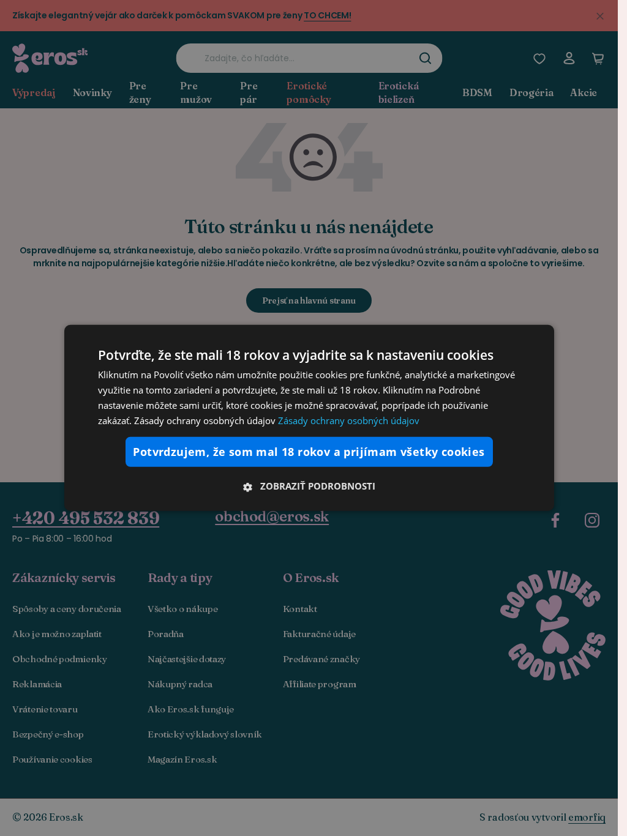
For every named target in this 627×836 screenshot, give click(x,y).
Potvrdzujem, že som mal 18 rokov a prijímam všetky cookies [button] (308, 451)
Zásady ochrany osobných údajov (348, 420)
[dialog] (309, 418)
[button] (309, 486)
